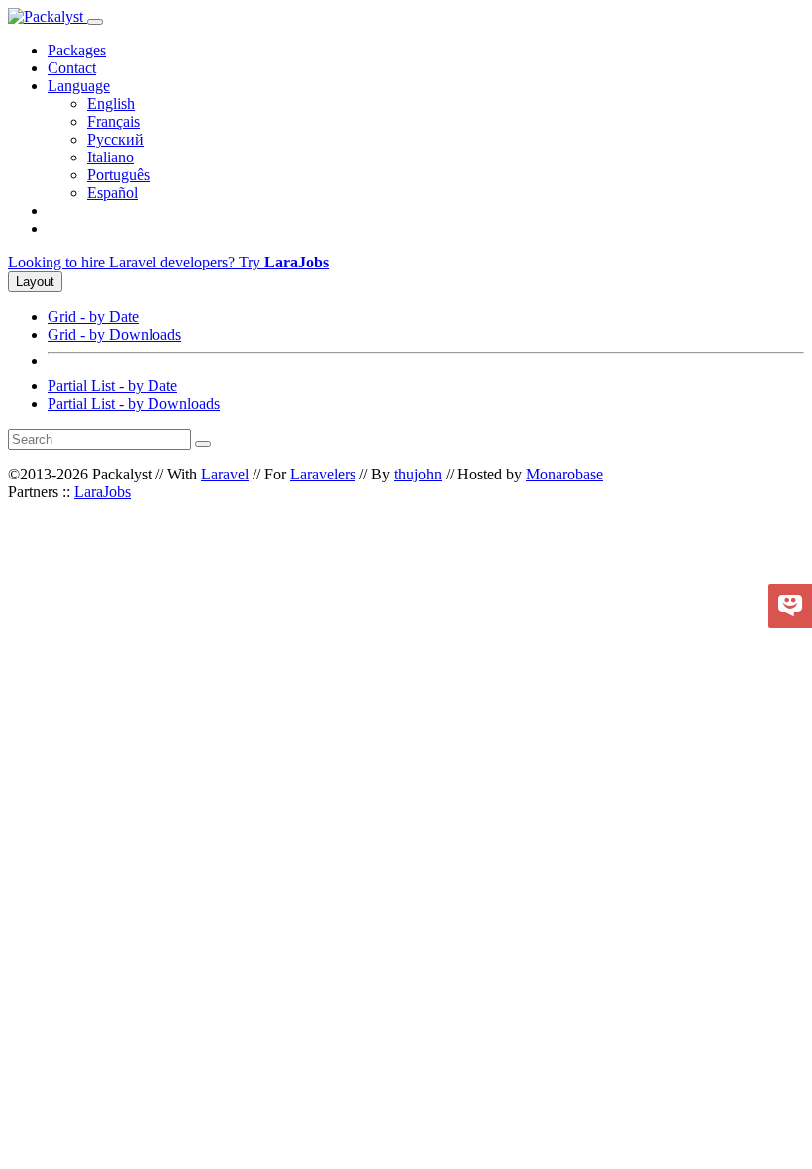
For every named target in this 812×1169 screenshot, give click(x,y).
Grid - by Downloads (114, 334)
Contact (72, 67)
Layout (35, 281)
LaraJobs (102, 491)
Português (118, 174)
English (111, 103)
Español (112, 192)
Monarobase (564, 474)
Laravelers (322, 474)
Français (113, 121)
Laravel (225, 474)
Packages (77, 50)
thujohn (418, 474)
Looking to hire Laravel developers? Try (168, 262)
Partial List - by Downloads (134, 403)
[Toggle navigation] (95, 22)
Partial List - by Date (112, 385)
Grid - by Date (93, 316)
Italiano (110, 157)
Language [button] (79, 85)
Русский (115, 139)
